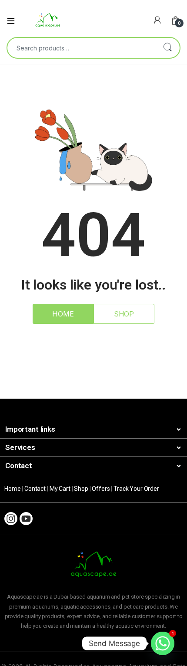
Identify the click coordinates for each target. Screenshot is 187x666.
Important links (30, 429)
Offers (101, 488)
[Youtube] (26, 518)
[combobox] (81, 48)
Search (167, 48)
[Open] (14, 20)
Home (12, 488)
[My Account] (157, 20)
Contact (18, 465)
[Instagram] (10, 518)
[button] (93, 429)
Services (20, 447)
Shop (81, 488)
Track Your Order (136, 488)
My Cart (60, 488)
